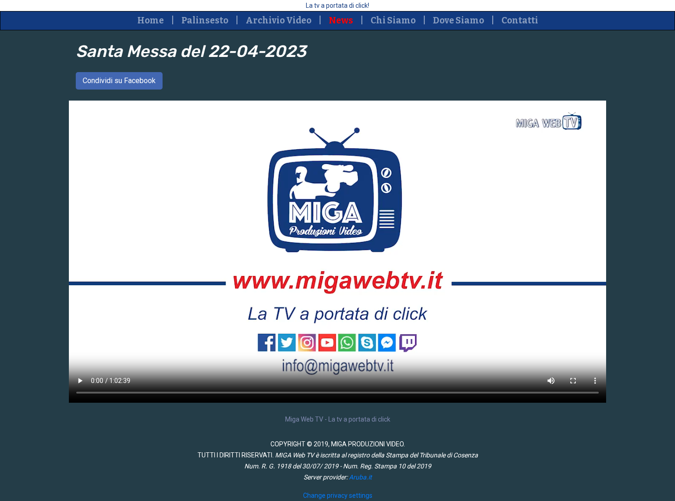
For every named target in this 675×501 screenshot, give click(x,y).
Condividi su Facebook (119, 80)
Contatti (519, 20)
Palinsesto (204, 20)
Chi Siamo (393, 20)
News (341, 20)
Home (150, 20)
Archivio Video (278, 20)
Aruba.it (360, 477)
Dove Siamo (458, 20)
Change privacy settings (337, 495)
